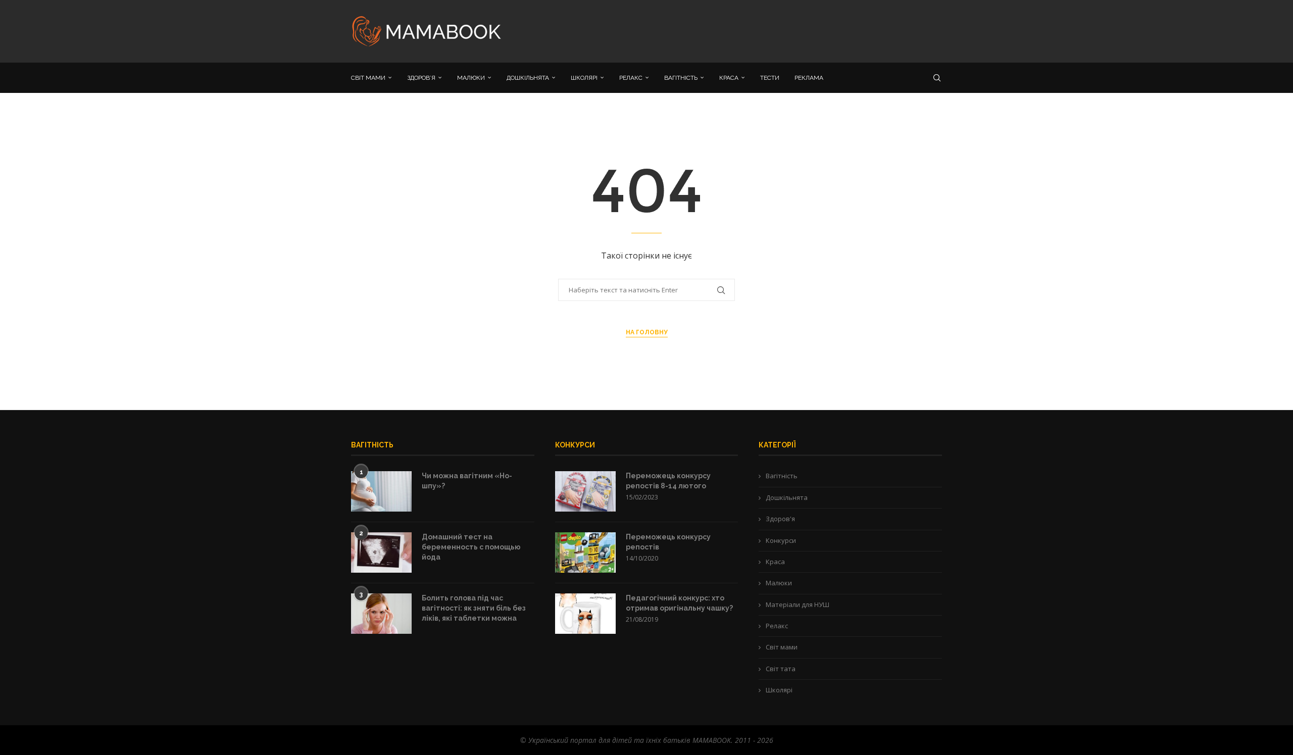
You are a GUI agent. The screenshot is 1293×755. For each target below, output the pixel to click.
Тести (769, 77)
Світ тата (780, 668)
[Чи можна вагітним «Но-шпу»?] (381, 491)
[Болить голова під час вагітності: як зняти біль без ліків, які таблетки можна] (381, 613)
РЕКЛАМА (808, 77)
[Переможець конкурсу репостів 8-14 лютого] (585, 491)
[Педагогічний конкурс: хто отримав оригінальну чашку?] (585, 613)
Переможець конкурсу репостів (668, 542)
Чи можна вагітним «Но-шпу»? (467, 481)
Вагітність (782, 475)
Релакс (777, 625)
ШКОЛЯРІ (584, 77)
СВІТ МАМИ (368, 77)
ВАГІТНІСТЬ (681, 77)
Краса (775, 561)
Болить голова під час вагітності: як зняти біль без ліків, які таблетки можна (474, 608)
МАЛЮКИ (471, 77)
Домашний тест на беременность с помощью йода (471, 547)
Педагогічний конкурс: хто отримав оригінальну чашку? (679, 603)
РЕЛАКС (630, 77)
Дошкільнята (787, 497)
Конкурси (781, 540)
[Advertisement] (747, 30)
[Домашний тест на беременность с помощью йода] (381, 552)
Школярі (779, 689)
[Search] (937, 77)
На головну (647, 332)
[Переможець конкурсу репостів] (585, 552)
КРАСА (728, 77)
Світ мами (782, 646)
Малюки (779, 582)
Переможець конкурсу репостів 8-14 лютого (668, 481)
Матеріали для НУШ (797, 604)
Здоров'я (780, 518)
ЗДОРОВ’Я (421, 77)
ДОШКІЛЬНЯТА (528, 77)
